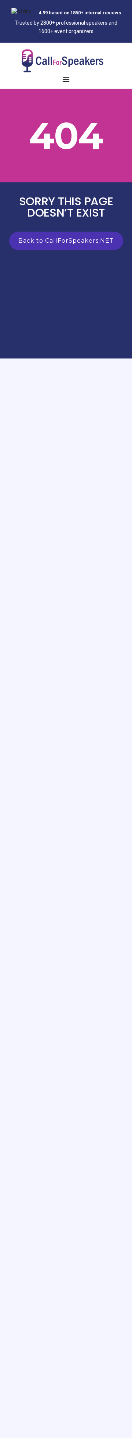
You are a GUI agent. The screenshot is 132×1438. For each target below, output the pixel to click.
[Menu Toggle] (66, 79)
